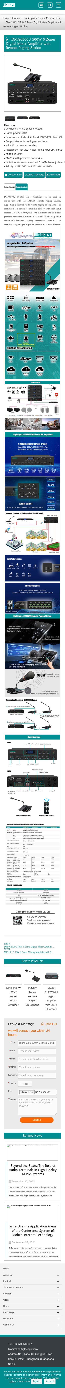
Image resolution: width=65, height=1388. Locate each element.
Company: (13, 1075)
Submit (37, 1120)
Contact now (14, 175)
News (5, 1306)
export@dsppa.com (26, 1349)
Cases (6, 1300)
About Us (7, 1275)
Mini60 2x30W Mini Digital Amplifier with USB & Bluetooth (51, 998)
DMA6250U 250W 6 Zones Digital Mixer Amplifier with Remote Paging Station (29, 947)
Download (54, 175)
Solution (7, 1293)
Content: (11, 1099)
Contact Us (8, 1324)
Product (16, 18)
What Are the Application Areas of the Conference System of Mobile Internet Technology (33, 1230)
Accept (50, 1381)
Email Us (51, 1024)
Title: (13, 1042)
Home (5, 18)
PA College (8, 1312)
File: (10, 1091)
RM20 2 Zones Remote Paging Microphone (32, 996)
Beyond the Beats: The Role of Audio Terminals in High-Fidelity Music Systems (33, 1169)
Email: (12, 1058)
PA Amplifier (30, 18)
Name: (12, 1050)
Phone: (12, 1067)
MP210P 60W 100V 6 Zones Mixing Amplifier (13, 996)
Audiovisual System (13, 1287)
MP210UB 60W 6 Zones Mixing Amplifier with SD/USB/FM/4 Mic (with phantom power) (29, 952)
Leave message (35, 175)
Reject (36, 1381)
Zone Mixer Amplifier (51, 18)
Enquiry (10, 1083)
